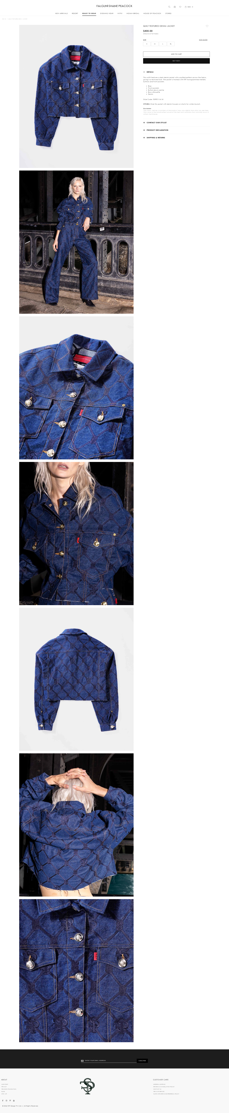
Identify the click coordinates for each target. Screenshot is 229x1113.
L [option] (162, 44)
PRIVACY (4, 1086)
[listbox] (176, 44)
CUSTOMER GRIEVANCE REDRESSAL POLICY (166, 1094)
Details (150, 72)
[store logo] (114, 6)
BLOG (3, 1091)
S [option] (146, 44)
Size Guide (203, 40)
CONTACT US (157, 1089)
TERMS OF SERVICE (158, 1091)
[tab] (176, 72)
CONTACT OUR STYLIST (157, 123)
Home (4, 19)
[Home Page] (87, 1086)
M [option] (154, 44)
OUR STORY (5, 1084)
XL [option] (171, 44)
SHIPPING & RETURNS (156, 138)
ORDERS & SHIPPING (159, 1084)
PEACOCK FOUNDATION (9, 1089)
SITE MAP (4, 1094)
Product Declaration (157, 130)
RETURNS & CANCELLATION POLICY (164, 1086)
